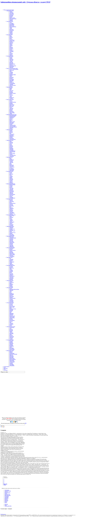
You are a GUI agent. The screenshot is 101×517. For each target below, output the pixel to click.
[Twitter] (12, 422)
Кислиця (6, 498)
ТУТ (25, 423)
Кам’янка (6, 504)
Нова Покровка (7, 494)
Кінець (5, 484)
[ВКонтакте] (11, 422)
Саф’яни (6, 491)
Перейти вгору (3, 514)
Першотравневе (7, 492)
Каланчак (6, 500)
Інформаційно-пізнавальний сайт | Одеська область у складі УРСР (25, 2)
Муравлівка (7, 496)
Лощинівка (6, 497)
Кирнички (6, 499)
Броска (6, 501)
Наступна (5, 483)
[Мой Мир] (15, 422)
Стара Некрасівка (8, 490)
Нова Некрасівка (7, 495)
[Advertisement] (18, 6)
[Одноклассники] (14, 422)
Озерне (6, 493)
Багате (6, 502)
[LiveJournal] (17, 422)
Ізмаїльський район (8, 505)
